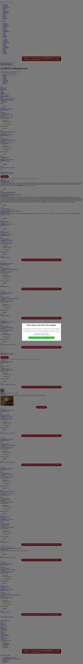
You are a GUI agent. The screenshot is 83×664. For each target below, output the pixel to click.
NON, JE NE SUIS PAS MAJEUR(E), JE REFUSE (41, 334)
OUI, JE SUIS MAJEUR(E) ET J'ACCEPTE (41, 337)
